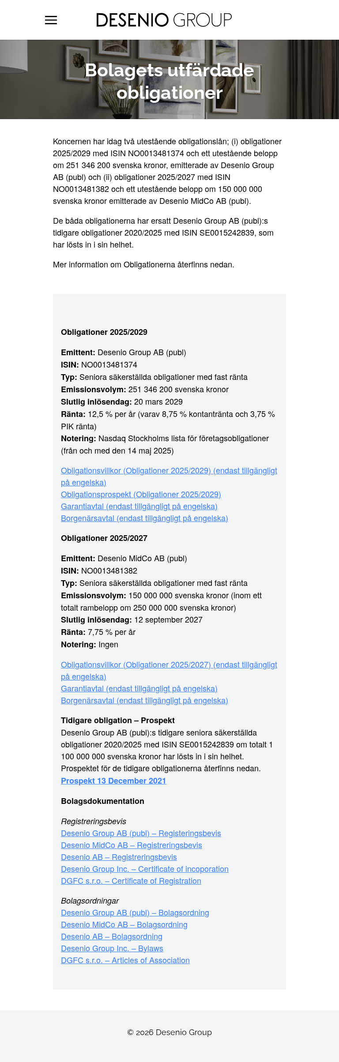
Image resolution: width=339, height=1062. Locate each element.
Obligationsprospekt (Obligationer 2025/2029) (141, 493)
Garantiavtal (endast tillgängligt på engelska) (139, 505)
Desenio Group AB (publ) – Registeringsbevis (141, 832)
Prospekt (79, 780)
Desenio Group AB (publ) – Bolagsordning (135, 912)
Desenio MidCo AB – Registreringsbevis (131, 844)
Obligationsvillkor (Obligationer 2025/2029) (137, 470)
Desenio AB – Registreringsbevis (119, 856)
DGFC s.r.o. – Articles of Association (125, 959)
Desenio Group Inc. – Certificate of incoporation (145, 868)
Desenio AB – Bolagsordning (111, 936)
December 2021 (137, 780)
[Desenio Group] (164, 19)
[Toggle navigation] (51, 19)
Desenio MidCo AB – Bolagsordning (124, 924)
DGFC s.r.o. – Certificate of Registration (131, 880)
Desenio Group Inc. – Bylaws (112, 947)
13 (102, 780)
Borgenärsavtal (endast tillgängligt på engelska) (144, 517)
